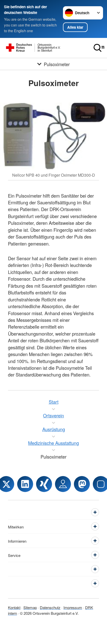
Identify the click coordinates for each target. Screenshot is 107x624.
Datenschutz (50, 607)
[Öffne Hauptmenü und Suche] (99, 48)
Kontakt (14, 607)
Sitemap (30, 607)
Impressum (72, 607)
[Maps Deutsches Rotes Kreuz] (63, 484)
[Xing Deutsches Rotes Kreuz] (44, 484)
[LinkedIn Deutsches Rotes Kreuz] (25, 484)
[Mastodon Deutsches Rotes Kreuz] (82, 484)
